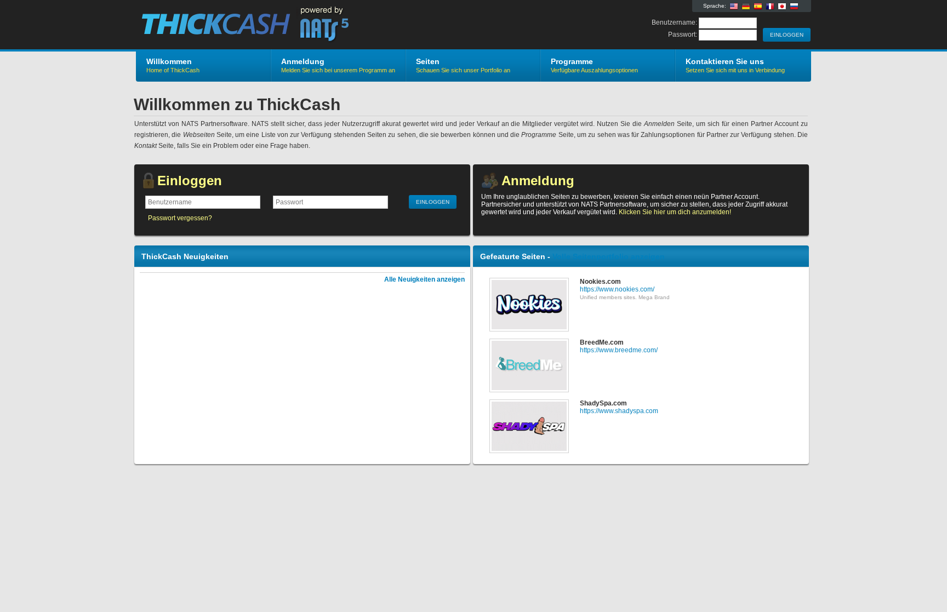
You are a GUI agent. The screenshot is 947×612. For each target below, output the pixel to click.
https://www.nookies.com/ (617, 289)
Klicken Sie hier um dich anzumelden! (675, 212)
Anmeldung (537, 180)
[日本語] (782, 7)
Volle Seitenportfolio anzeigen (608, 256)
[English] (734, 7)
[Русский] (794, 7)
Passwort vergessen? (180, 218)
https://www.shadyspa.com (619, 411)
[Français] (770, 7)
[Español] (758, 7)
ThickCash (266, 25)
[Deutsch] (746, 7)
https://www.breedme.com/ (619, 350)
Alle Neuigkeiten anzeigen (424, 279)
